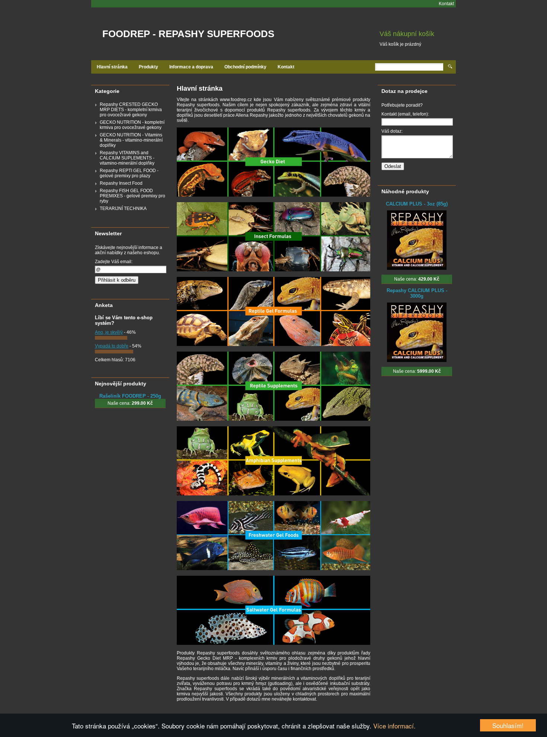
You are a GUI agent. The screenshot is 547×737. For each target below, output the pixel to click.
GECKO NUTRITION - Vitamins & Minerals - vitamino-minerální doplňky (131, 140)
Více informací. (394, 725)
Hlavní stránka (112, 67)
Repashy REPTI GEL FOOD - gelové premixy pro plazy (129, 173)
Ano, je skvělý (109, 332)
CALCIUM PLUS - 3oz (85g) (417, 204)
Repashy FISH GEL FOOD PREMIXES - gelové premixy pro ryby (132, 196)
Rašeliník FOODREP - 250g (130, 396)
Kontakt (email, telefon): (405, 114)
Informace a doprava (191, 67)
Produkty (148, 67)
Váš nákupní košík (407, 34)
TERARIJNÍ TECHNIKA (123, 208)
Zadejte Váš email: (113, 261)
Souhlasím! (508, 725)
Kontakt (446, 3)
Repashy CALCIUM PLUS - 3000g (417, 293)
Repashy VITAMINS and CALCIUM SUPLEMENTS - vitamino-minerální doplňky (127, 158)
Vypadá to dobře (111, 346)
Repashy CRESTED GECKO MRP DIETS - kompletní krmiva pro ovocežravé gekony (131, 109)
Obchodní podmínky (245, 67)
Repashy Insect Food (121, 183)
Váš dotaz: (392, 131)
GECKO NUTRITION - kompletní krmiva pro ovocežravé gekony (132, 125)
